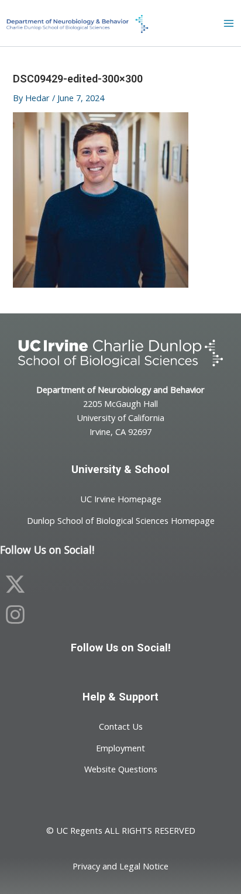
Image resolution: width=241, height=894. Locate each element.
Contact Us (121, 726)
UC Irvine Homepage (120, 499)
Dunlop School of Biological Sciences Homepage (121, 520)
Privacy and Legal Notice (120, 866)
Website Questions (120, 769)
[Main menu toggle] (228, 23)
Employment (120, 747)
